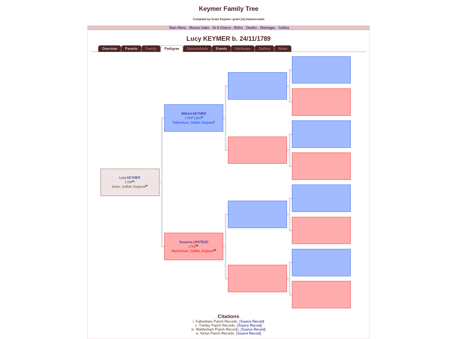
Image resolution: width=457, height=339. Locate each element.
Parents (131, 49)
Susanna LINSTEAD (193, 242)
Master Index (199, 28)
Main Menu (177, 28)
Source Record (251, 321)
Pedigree (171, 49)
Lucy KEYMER (129, 178)
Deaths (251, 28)
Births (238, 28)
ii (202, 116)
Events (221, 49)
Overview (109, 49)
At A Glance (222, 28)
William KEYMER (193, 113)
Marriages (267, 28)
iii (197, 245)
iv (133, 181)
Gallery (283, 28)
